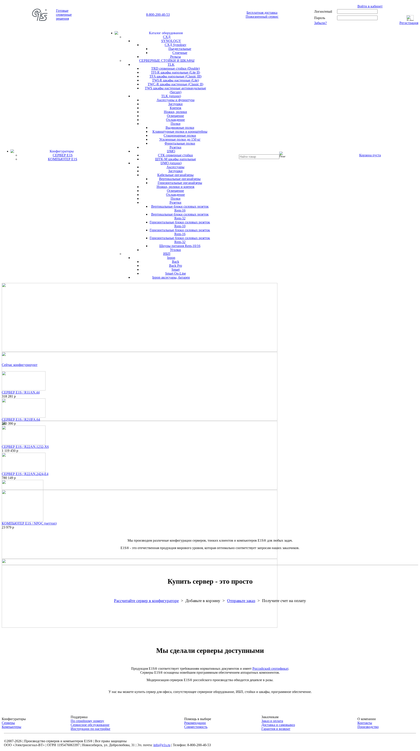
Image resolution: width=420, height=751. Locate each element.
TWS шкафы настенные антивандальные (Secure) (175, 90)
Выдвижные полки (180, 127)
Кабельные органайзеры (175, 175)
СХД (166, 37)
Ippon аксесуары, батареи (171, 277)
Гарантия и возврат (275, 729)
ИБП (166, 254)
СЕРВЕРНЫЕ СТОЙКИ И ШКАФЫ (166, 60)
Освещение (175, 116)
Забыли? (320, 23)
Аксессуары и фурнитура (175, 100)
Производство (368, 727)
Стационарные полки (180, 135)
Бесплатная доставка (262, 12)
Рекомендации (195, 723)
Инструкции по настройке (90, 729)
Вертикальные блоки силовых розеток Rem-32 (180, 216)
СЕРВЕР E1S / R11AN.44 (21, 392)
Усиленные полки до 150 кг (180, 139)
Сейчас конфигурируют (19, 365)
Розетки (175, 147)
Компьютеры (11, 727)
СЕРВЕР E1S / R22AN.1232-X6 (25, 447)
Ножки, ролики (175, 112)
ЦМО (171, 151)
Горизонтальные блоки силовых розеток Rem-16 (180, 232)
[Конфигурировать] (24, 380)
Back (175, 261)
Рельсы (175, 56)
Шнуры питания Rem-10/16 (179, 246)
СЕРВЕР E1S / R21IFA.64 (21, 419)
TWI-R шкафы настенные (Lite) (175, 80)
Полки (175, 123)
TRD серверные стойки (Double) (175, 68)
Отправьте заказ (241, 600)
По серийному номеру (87, 721)
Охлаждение (175, 120)
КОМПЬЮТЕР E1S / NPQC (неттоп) (29, 523)
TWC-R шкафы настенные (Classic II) (175, 84)
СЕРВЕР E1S (63, 155)
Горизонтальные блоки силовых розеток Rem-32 (180, 240)
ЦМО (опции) (171, 163)
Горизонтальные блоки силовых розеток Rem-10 (180, 224)
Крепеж (175, 108)
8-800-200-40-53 (158, 14)
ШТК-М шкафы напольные (175, 159)
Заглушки (175, 104)
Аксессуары (175, 167)
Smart (176, 269)
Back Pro (175, 265)
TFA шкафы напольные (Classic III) (175, 76)
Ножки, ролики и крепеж (175, 187)
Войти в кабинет (370, 6)
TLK (171, 64)
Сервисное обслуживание (90, 725)
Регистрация (408, 23)
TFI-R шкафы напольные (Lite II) (175, 72)
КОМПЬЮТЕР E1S (62, 159)
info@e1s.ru (161, 745)
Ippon (171, 258)
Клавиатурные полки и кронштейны (179, 131)
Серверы (8, 723)
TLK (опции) (171, 96)
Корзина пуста (370, 155)
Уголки (175, 250)
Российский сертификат (270, 668)
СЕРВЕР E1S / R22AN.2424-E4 (25, 474)
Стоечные (179, 53)
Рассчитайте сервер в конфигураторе (146, 600)
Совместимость (195, 727)
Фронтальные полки (179, 143)
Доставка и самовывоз (278, 725)
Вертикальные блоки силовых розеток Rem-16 (180, 208)
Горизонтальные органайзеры (180, 183)
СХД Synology (175, 45)
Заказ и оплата (272, 721)
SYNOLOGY (171, 41)
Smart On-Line (175, 273)
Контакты (364, 723)
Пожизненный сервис (262, 16)
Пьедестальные (179, 49)
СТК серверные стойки (175, 155)
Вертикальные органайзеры (180, 179)
